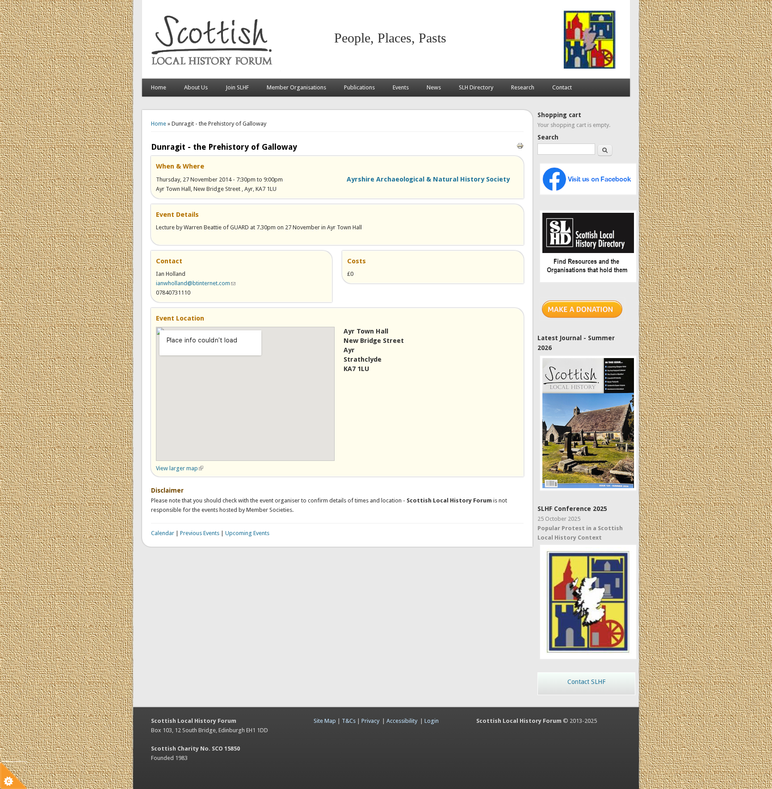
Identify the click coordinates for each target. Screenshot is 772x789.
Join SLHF (237, 87)
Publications (359, 87)
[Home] (214, 69)
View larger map (179, 468)
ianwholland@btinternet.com (195, 283)
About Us (196, 87)
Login (431, 720)
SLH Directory (476, 87)
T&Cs (349, 720)
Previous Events (199, 533)
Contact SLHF (586, 681)
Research (522, 87)
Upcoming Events (247, 533)
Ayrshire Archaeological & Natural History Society (428, 179)
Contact (562, 87)
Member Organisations (296, 87)
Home (158, 87)
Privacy (370, 720)
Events (401, 87)
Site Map (325, 720)
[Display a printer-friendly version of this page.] (520, 145)
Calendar (162, 533)
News (434, 87)
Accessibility (401, 720)
